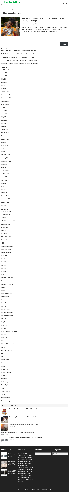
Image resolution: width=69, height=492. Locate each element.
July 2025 (4, 110)
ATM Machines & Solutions (9, 221)
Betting (3, 230)
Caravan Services (6, 240)
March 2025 (4, 123)
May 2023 (4, 183)
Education (4, 255)
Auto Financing (5, 224)
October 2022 (5, 196)
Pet (2, 356)
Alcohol (3, 218)
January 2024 (5, 158)
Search (3, 41)
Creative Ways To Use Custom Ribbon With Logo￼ (23, 409)
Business (4, 233)
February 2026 (5, 88)
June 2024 (4, 145)
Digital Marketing (6, 252)
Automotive (4, 227)
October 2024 (5, 133)
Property (3, 366)
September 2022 (6, 199)
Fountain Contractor (7, 278)
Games (3, 281)
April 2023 (4, 186)
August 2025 (5, 107)
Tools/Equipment (6, 385)
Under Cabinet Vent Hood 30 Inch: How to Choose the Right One (20, 54)
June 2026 (4, 76)
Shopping (4, 378)
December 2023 (6, 161)
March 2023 (4, 189)
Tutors (3, 394)
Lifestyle (4, 325)
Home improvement (7, 300)
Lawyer (3, 319)
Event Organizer (6, 262)
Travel (3, 388)
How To (3, 306)
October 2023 (5, 167)
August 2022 (5, 202)
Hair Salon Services (7, 284)
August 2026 (5, 69)
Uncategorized (5, 397)
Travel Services (5, 391)
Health (3, 287)
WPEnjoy (37, 489)
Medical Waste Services (8, 344)
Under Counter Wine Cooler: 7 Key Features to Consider (17, 57)
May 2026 (4, 79)
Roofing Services (6, 372)
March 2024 (4, 151)
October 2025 (5, 101)
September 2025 (6, 104)
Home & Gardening (6, 293)
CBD (2, 243)
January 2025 (5, 129)
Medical (3, 341)
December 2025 (6, 95)
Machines (4, 337)
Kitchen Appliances (7, 312)
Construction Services (7, 246)
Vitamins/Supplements (8, 401)
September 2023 (6, 170)
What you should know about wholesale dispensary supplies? (18, 433)
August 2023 (5, 174)
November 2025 (6, 98)
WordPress (48, 489)
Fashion (3, 265)
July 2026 (4, 73)
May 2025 (4, 117)
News (39, 24)
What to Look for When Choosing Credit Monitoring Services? (19, 60)
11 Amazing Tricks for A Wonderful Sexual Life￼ (22, 417)
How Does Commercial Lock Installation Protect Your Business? (20, 63)
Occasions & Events (7, 350)
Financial (3, 268)
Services (4, 375)
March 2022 (4, 205)
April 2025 (4, 120)
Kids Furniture (5, 309)
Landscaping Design (7, 315)
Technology (4, 382)
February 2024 (5, 155)
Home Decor (5, 296)
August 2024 (5, 139)
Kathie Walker (25, 24)
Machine (3, 334)
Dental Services (6, 249)
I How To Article (10, 2)
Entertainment (5, 259)
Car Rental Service (6, 237)
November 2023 (6, 164)
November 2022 (6, 192)
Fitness (3, 271)
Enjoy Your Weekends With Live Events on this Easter (23, 424)
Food (2, 274)
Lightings (4, 328)
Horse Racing (5, 303)
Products (4, 363)
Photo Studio (5, 360)
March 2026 (4, 85)
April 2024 (4, 148)
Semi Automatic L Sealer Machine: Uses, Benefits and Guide (19, 51)
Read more (59, 31)
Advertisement (5, 214)
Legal (3, 322)
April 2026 (4, 82)
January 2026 (5, 92)
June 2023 (4, 180)
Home (4, 10)
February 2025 (5, 126)
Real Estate (4, 369)
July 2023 (4, 177)
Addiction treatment (7, 211)
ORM (2, 353)
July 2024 (4, 142)
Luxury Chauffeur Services (9, 331)
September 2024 (6, 136)
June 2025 (4, 114)
